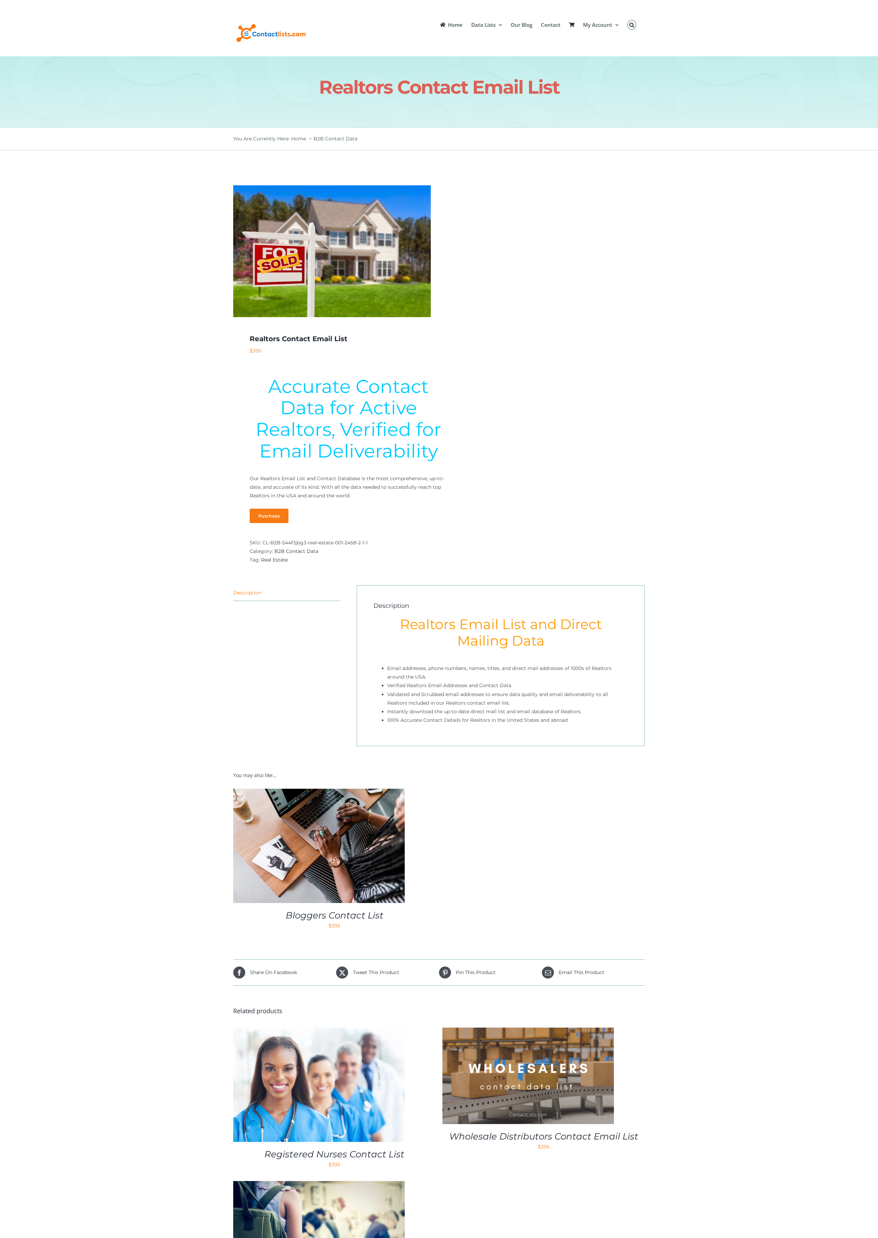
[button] (632, 24)
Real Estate (274, 560)
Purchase (269, 516)
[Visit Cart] (571, 24)
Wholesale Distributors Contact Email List (543, 1136)
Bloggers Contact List (334, 915)
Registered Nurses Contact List (334, 1154)
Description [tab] (247, 593)
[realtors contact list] (332, 251)
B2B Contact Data (296, 551)
